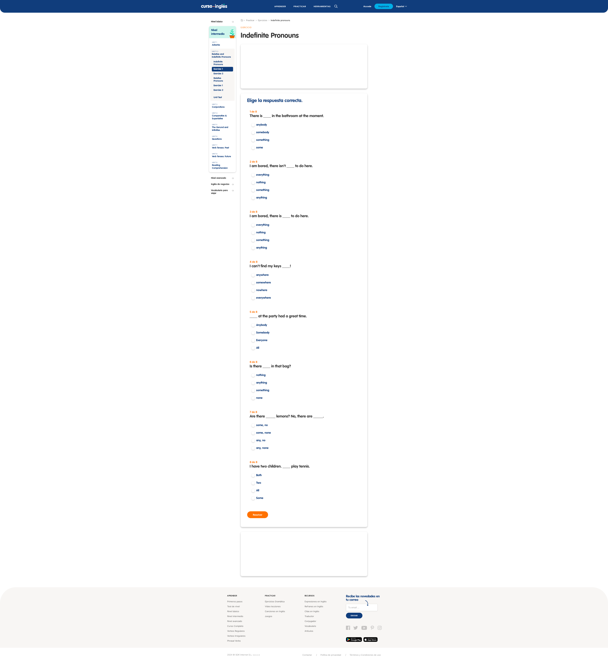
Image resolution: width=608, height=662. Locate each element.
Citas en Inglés (312, 611)
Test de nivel (233, 606)
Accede (367, 6)
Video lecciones (273, 606)
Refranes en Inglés (314, 606)
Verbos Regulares (236, 631)
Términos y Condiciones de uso (365, 655)
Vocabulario (310, 626)
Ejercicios (262, 20)
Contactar (307, 655)
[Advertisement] (304, 66)
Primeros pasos (234, 601)
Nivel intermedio (235, 616)
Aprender (232, 596)
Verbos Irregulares (236, 636)
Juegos (268, 616)
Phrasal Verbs (234, 641)
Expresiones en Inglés (315, 601)
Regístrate (383, 6)
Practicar (270, 596)
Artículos (309, 631)
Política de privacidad (330, 655)
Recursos (309, 596)
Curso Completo (235, 626)
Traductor (309, 616)
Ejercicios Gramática (275, 601)
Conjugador (310, 621)
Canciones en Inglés (275, 611)
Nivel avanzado (234, 621)
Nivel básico (233, 611)
